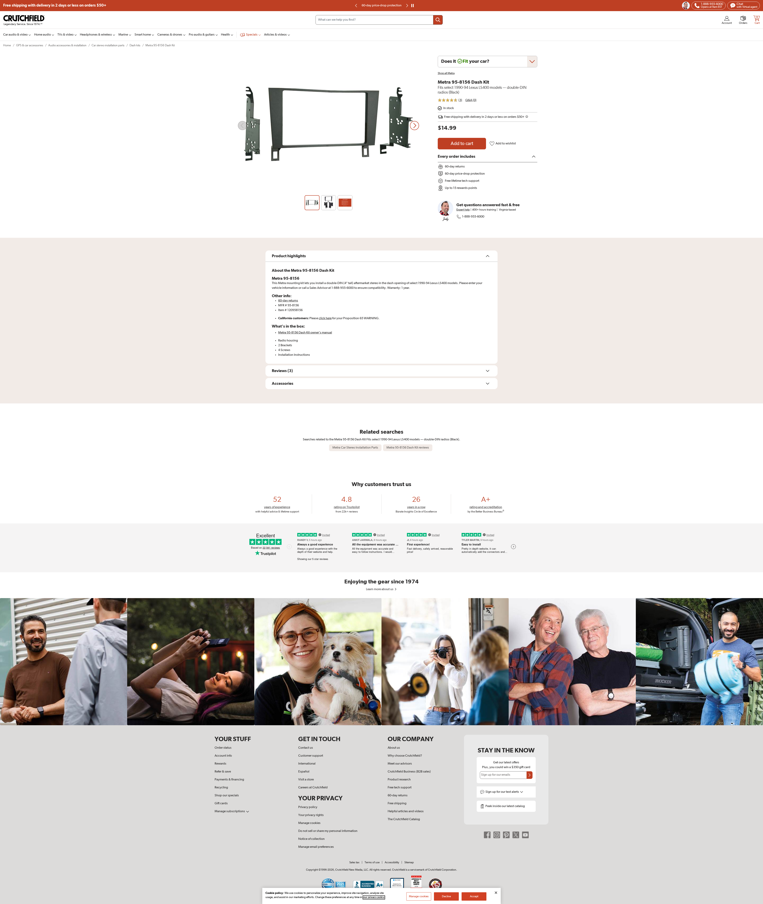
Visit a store (306, 779)
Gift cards (221, 803)
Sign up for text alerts (502, 792)
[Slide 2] (328, 202)
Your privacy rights (311, 815)
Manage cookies (309, 823)
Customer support (310, 755)
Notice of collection (311, 839)
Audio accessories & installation (67, 45)
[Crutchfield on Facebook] (487, 834)
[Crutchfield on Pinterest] (506, 834)
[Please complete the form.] (530, 775)
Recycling (221, 787)
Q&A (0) (470, 100)
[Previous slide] (356, 5)
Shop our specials (227, 795)
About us (394, 747)
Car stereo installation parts (108, 45)
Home (7, 45)
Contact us (305, 747)
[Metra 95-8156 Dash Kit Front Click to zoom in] (328, 125)
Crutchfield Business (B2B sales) (409, 771)
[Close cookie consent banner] (496, 892)
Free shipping (54, 5)
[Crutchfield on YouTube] (525, 834)
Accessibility (392, 862)
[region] (381, 661)
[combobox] (379, 20)
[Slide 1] (312, 202)
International (307, 763)
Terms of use (372, 862)
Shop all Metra (446, 73)
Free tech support (400, 787)
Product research (399, 779)
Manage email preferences (316, 847)
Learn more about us (380, 589)
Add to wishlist (506, 143)
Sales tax (354, 862)
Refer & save (223, 771)
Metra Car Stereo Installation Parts (355, 447)
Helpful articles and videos (406, 811)
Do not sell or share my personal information (327, 831)
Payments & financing (229, 779)
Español (303, 771)
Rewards (220, 763)
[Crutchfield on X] (516, 834)
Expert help (463, 209)
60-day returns (381, 5)
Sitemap (409, 862)
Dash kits (135, 45)
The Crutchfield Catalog (404, 819)
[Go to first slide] (407, 5)
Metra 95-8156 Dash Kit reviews (407, 447)
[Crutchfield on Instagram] (497, 834)
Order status (223, 747)
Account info (223, 755)
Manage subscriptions (230, 811)
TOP (755, 901)
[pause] (412, 6)
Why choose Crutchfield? (405, 755)
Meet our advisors (400, 763)
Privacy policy (307, 807)
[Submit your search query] (438, 20)
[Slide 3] (345, 202)
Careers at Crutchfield (313, 787)
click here (325, 318)
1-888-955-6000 (473, 216)
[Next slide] (414, 125)
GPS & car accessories (29, 45)
